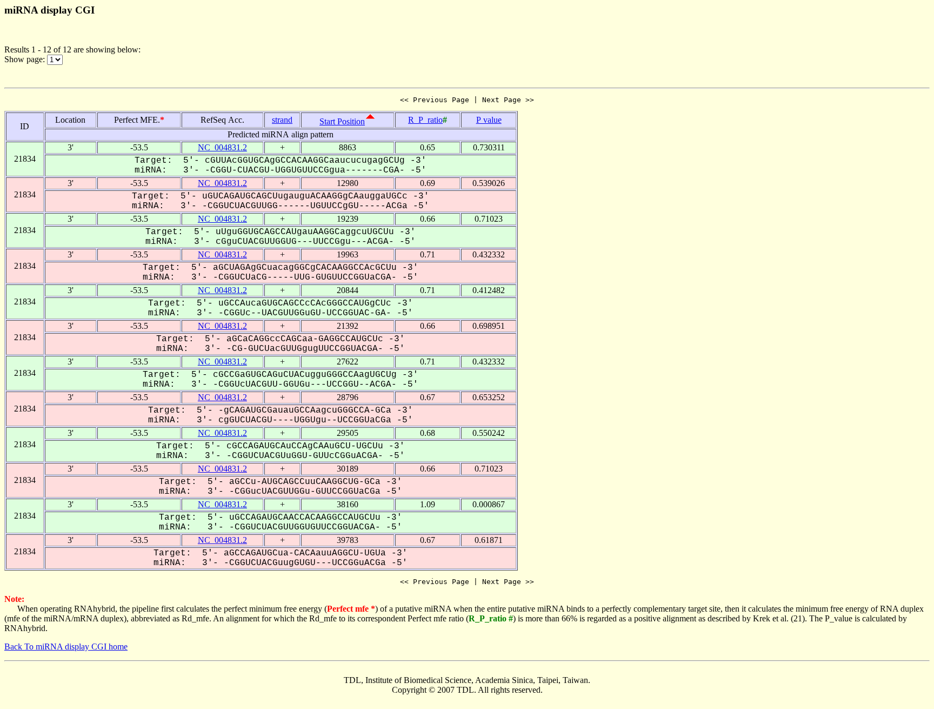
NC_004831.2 (222, 147)
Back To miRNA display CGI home (66, 646)
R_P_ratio (425, 119)
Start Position (342, 121)
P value (489, 119)
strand (282, 119)
